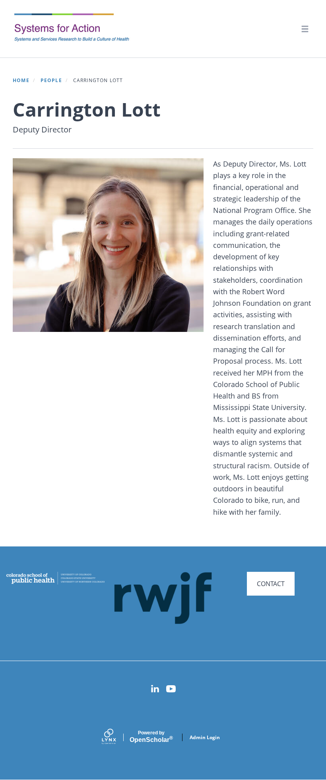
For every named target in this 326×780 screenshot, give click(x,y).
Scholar (151, 736)
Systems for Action (77, 28)
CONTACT (271, 583)
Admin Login (205, 737)
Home (21, 80)
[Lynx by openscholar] (116, 737)
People (51, 80)
